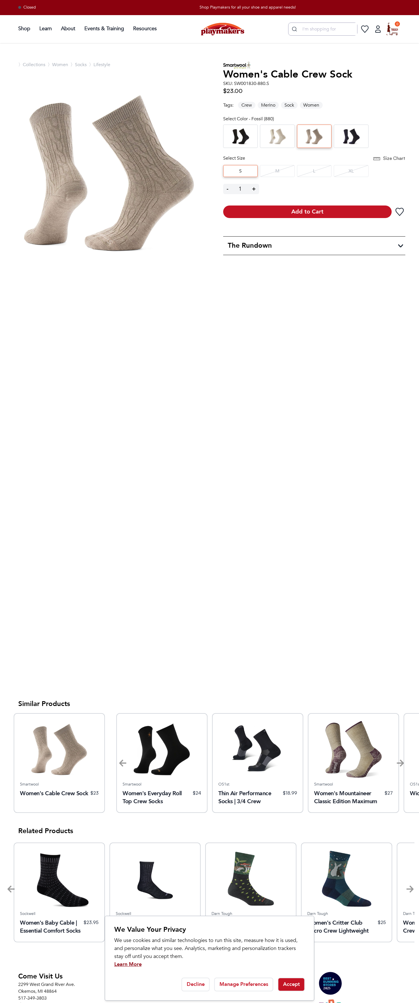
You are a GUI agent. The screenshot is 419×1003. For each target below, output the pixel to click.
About (68, 28)
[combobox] (322, 29)
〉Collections (31, 65)
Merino (268, 105)
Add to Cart (307, 211)
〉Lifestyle (99, 65)
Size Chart (394, 158)
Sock (289, 105)
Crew (246, 105)
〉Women (58, 65)
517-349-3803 (32, 998)
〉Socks (78, 65)
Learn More (128, 964)
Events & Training (104, 28)
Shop (24, 28)
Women (311, 105)
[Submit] (293, 29)
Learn (45, 28)
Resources (145, 28)
